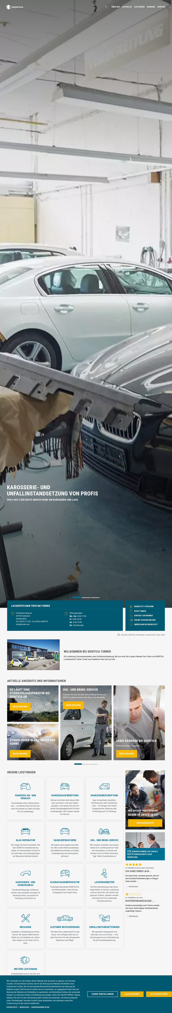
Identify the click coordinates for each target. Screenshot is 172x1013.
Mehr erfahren (20, 706)
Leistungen (139, 7)
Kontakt (161, 7)
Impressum (24, 1007)
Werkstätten (140, 635)
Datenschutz (12, 1007)
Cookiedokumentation (40, 1007)
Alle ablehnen (132, 994)
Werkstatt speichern (144, 606)
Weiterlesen (133, 886)
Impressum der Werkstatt (146, 624)
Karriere (151, 7)
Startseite (124, 635)
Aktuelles (127, 7)
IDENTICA (131, 635)
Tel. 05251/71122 (23, 621)
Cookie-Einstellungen (102, 994)
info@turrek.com (23, 624)
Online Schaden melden (145, 620)
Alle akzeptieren (159, 994)
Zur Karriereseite (145, 823)
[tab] (77, 597)
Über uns (116, 7)
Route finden (140, 611)
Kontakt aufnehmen (143, 615)
